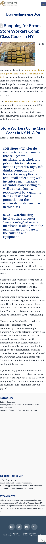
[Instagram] (34, 527)
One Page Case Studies (34, 535)
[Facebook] (11, 527)
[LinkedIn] (27, 527)
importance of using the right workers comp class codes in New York (22, 74)
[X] (19, 527)
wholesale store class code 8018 (20, 101)
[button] (43, 4)
